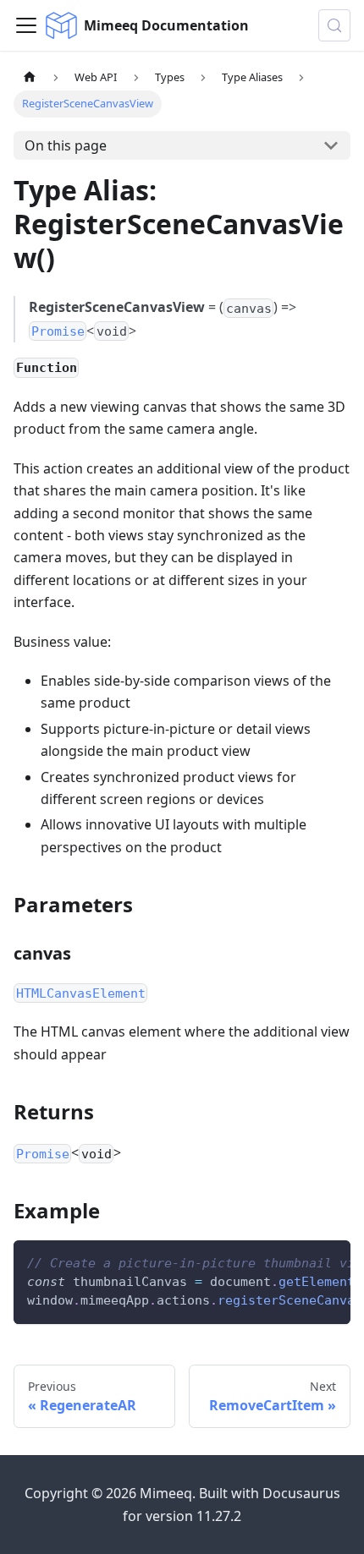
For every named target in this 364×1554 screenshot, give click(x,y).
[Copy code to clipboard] (330, 1261)
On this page (66, 145)
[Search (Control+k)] (334, 25)
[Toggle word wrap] (298, 1261)
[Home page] (30, 77)
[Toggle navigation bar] (26, 25)
